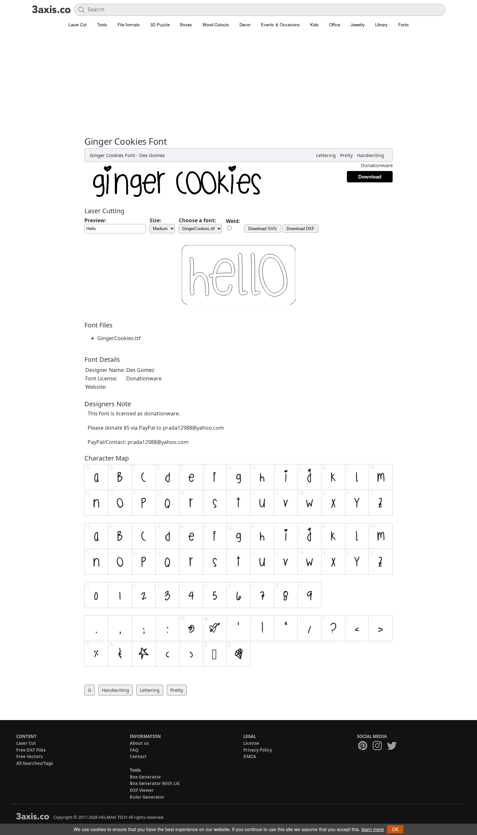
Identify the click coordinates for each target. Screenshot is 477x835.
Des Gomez (152, 155)
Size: (155, 220)
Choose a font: (197, 220)
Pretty (346, 155)
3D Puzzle (160, 24)
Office (334, 24)
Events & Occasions (280, 24)
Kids (314, 24)
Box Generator (145, 777)
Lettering (326, 155)
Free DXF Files (30, 750)
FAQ (134, 750)
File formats (128, 24)
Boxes (186, 24)
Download (369, 176)
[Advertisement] (238, 79)
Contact (138, 756)
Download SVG (262, 228)
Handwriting (370, 155)
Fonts (403, 24)
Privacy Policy (257, 750)
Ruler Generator (147, 797)
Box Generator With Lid (154, 783)
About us (139, 743)
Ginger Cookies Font (112, 155)
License (251, 743)
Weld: (233, 221)
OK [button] (395, 829)
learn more (372, 829)
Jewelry (357, 24)
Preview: (95, 220)
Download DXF (300, 228)
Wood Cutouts (215, 24)
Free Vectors (29, 756)
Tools (102, 24)
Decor (245, 24)
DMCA (249, 756)
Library (381, 24)
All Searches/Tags (34, 763)
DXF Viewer (142, 790)
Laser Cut (77, 24)
